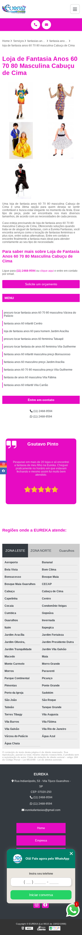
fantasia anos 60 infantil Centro (23, 323)
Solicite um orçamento (41, 284)
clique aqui (47, 270)
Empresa (41, 840)
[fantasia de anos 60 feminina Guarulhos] (61, 101)
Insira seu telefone (41, 873)
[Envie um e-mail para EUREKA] (46, 24)
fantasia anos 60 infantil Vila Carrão (26, 385)
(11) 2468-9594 (26, 270)
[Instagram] (36, 904)
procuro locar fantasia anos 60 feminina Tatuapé (34, 338)
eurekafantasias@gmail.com (42, 810)
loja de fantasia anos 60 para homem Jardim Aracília (36, 331)
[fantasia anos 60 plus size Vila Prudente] (61, 140)
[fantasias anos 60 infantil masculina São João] (21, 140)
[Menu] (75, 9)
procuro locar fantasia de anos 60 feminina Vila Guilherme (40, 346)
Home (41, 828)
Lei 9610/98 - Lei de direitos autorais (42, 759)
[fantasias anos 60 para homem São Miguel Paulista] (21, 180)
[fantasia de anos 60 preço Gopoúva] (21, 101)
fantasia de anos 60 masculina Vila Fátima (30, 377)
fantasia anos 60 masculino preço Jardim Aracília (34, 362)
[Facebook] (45, 904)
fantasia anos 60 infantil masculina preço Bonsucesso (37, 354)
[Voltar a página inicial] (14, 9)
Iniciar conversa (41, 895)
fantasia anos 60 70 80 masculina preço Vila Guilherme (38, 369)
